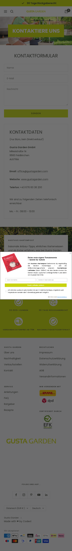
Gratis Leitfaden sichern (35, 285)
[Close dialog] (70, 253)
